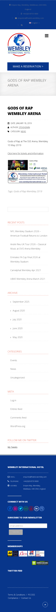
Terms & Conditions (18, 594)
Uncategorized (17, 377)
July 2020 (17, 319)
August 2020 (19, 310)
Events (13, 360)
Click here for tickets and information (25, 153)
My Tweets (12, 447)
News (23, 131)
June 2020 (17, 328)
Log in (13, 400)
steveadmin (24, 127)
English (35, 23)
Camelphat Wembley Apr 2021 (25, 270)
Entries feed (16, 409)
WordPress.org (17, 426)
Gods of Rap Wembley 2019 (27, 191)
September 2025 (21, 301)
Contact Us (26, 598)
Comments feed (18, 417)
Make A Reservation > (28, 66)
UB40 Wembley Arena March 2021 (27, 278)
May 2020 (17, 337)
